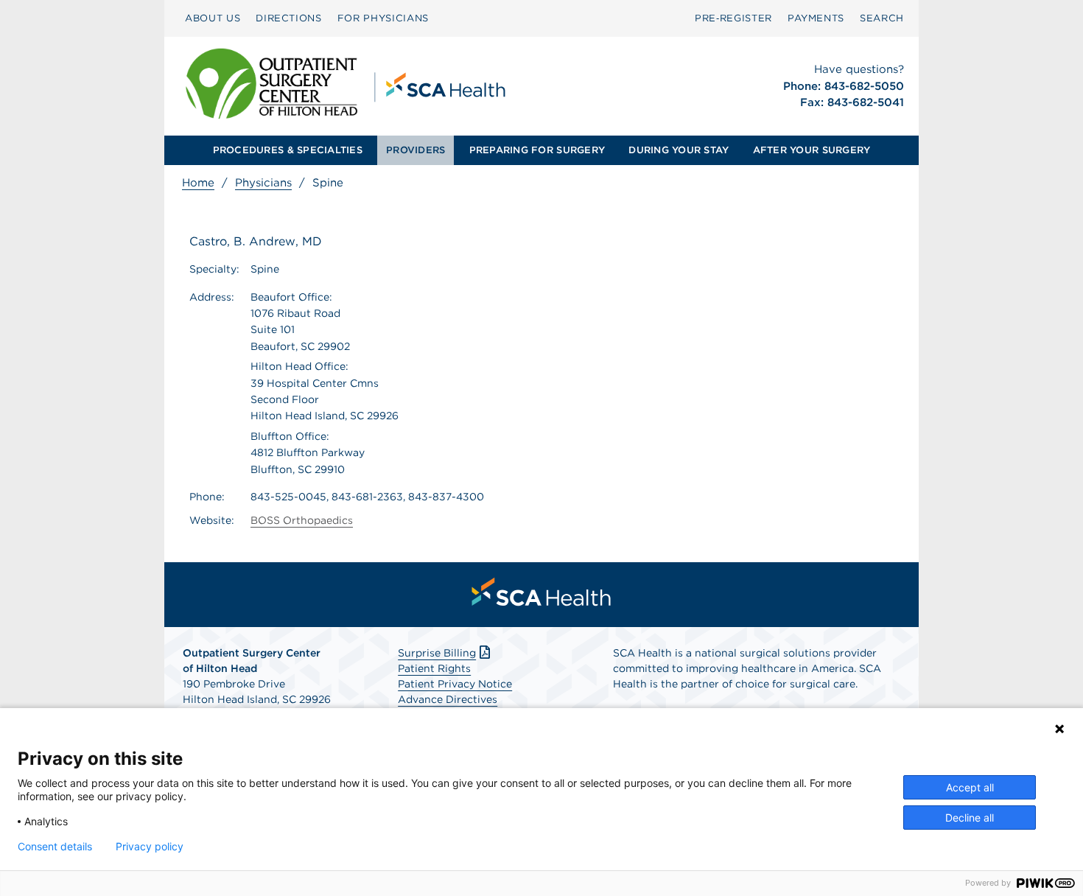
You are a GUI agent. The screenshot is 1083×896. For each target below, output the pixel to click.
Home (198, 182)
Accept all (970, 787)
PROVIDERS (415, 149)
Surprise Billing (437, 653)
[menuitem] (212, 18)
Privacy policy (149, 847)
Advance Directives (447, 699)
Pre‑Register (733, 18)
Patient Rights (434, 668)
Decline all (969, 817)
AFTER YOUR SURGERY (812, 149)
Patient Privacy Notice (455, 684)
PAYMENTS (816, 18)
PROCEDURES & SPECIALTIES (287, 149)
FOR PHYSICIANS (383, 18)
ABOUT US (212, 18)
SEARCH (882, 18)
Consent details (55, 847)
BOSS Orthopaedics (301, 520)
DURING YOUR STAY (678, 149)
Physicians (263, 182)
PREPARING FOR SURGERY (537, 149)
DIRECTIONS (289, 18)
